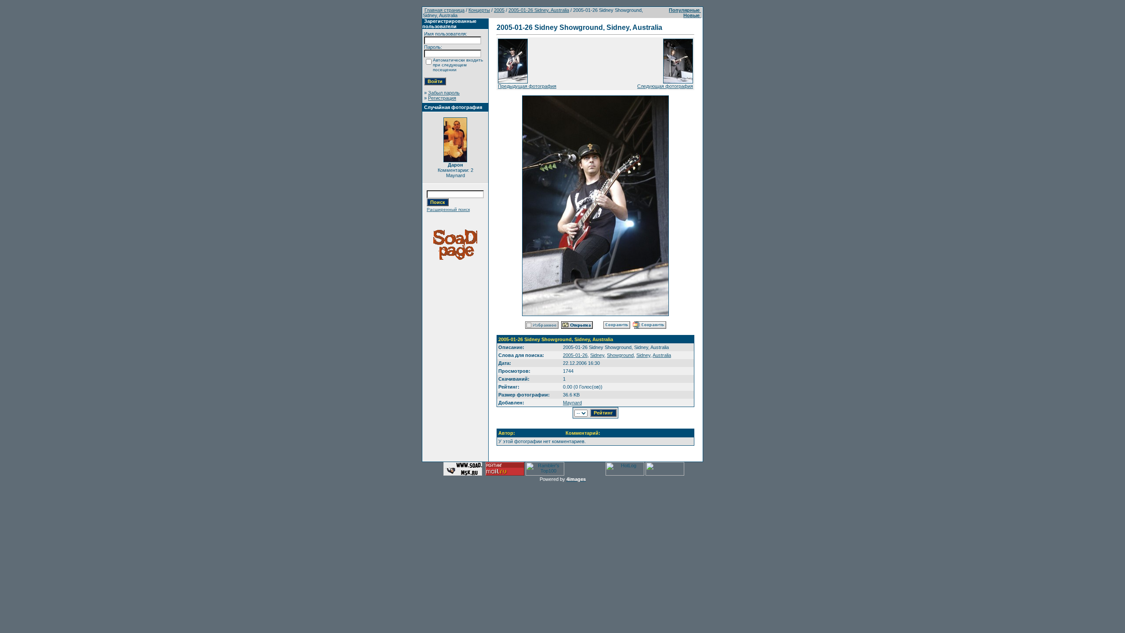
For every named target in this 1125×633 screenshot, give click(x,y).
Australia (662, 355)
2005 (499, 10)
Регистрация (442, 98)
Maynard (572, 402)
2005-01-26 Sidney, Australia (538, 10)
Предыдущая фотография (527, 86)
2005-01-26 (575, 355)
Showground (620, 355)
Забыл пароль (444, 92)
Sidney (597, 355)
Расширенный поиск (448, 209)
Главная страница (445, 10)
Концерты (479, 10)
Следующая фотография (665, 86)
